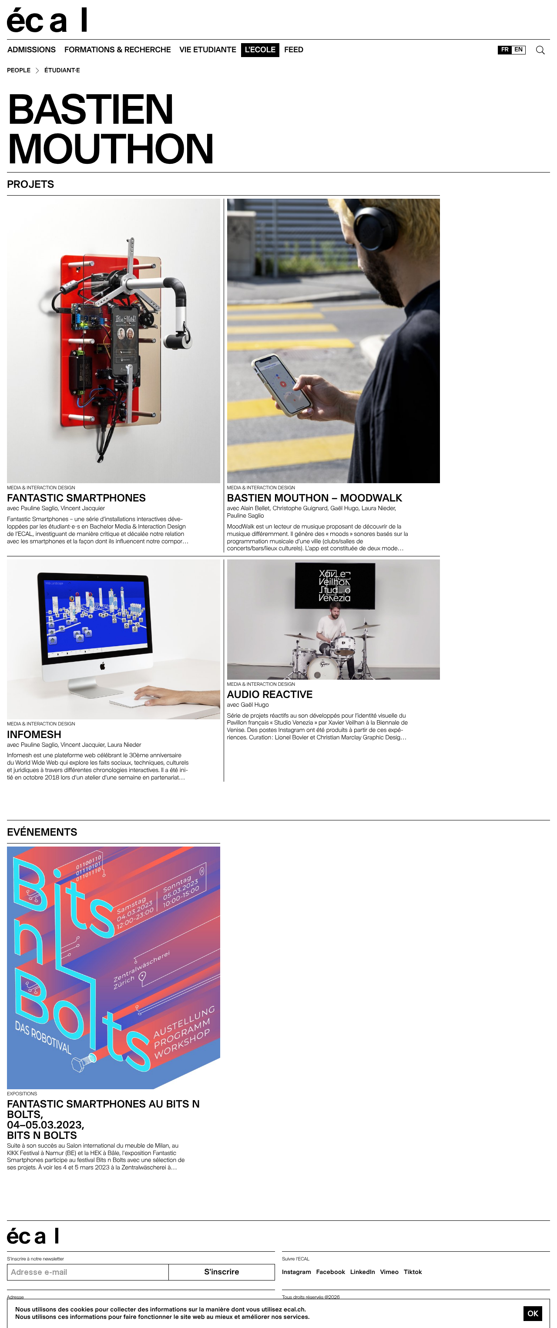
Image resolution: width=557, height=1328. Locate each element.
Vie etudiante (208, 49)
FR (505, 49)
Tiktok (413, 1272)
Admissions (31, 49)
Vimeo (389, 1272)
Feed (293, 49)
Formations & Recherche (117, 49)
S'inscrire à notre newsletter (35, 1259)
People (18, 71)
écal (32, 1236)
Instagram (296, 1272)
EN (518, 49)
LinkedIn (362, 1272)
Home (47, 19)
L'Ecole (260, 49)
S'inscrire (221, 1272)
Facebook (331, 1272)
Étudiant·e (62, 71)
